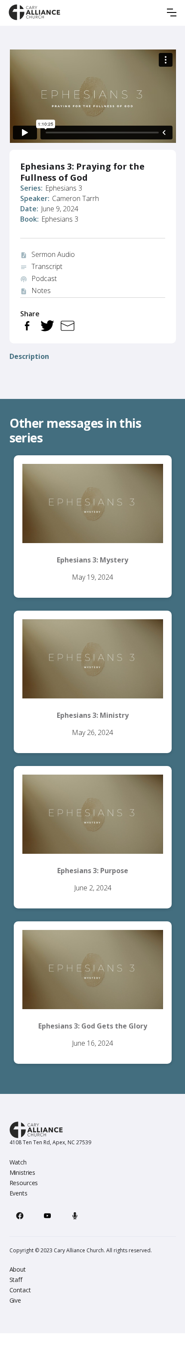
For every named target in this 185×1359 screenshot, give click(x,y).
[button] (171, 12)
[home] (34, 12)
